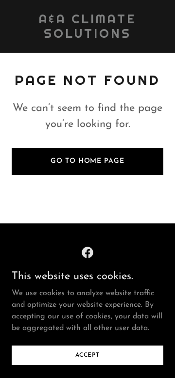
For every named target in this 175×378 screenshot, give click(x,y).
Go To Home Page (87, 161)
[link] (87, 36)
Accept (87, 355)
